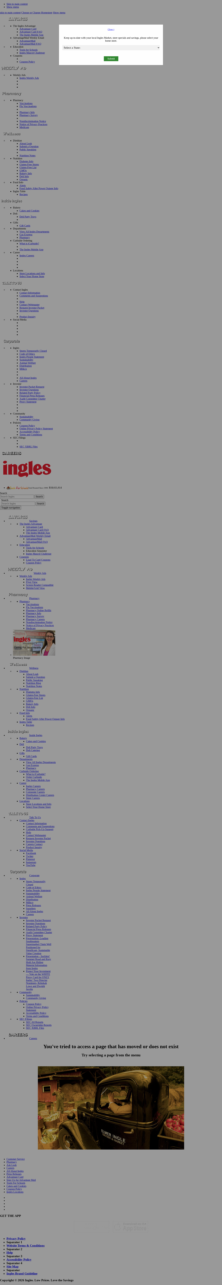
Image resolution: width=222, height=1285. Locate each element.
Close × (111, 29)
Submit (111, 58)
